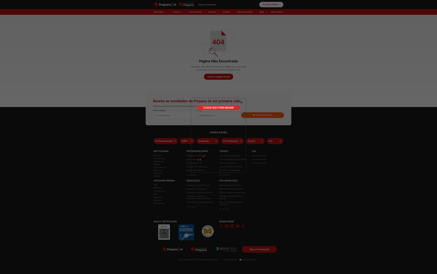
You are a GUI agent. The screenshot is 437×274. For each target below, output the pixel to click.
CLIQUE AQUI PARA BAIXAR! (218, 107)
